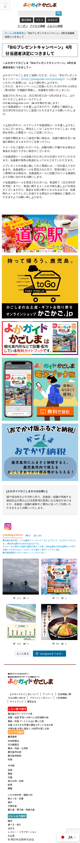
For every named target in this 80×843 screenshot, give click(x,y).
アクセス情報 (37, 26)
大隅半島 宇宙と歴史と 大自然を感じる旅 (28, 728)
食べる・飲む (14, 824)
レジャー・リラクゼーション (22, 831)
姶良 (10, 784)
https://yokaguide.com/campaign (43, 79)
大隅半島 (12, 805)
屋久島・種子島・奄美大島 (21, 809)
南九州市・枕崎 (15, 780)
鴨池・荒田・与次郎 (18, 748)
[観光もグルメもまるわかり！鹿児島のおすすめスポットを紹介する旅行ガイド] (40, 4)
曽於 (10, 802)
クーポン (22, 26)
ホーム (8, 33)
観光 (10, 820)
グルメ (39, 20)
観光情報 (26, 20)
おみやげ (52, 20)
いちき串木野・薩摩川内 (20, 794)
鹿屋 (10, 788)
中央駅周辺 (13, 740)
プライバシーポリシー (41, 697)
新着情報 (19, 33)
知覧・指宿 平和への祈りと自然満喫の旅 (28, 717)
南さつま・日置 (15, 798)
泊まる (11, 828)
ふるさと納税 (55, 26)
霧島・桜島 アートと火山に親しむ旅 (26, 721)
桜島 (10, 759)
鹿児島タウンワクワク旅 (20, 713)
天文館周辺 (13, 744)
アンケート (48, 694)
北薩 (10, 777)
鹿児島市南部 (14, 755)
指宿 (10, 769)
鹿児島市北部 (14, 751)
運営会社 (31, 701)
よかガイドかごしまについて (24, 694)
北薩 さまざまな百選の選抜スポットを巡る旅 (30, 724)
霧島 (10, 773)
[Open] (21, 577)
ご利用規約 (61, 697)
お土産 (11, 835)
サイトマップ (16, 701)
